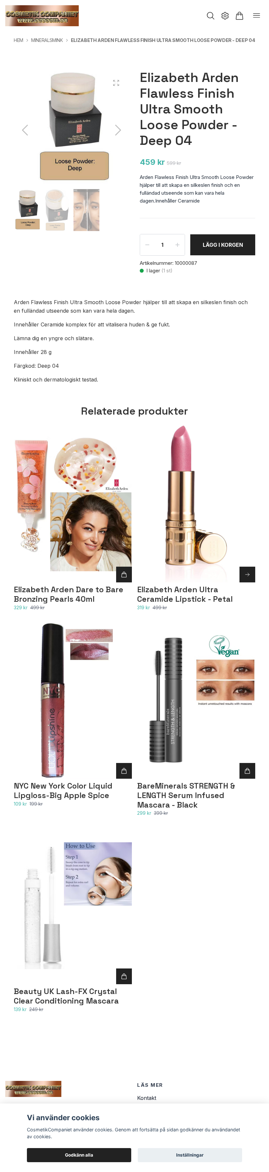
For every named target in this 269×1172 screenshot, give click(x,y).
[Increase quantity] (177, 244)
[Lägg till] (124, 574)
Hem (18, 40)
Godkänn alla (79, 1155)
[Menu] (256, 15)
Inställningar (190, 1155)
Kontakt (146, 1098)
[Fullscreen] (116, 83)
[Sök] (210, 15)
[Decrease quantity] (147, 244)
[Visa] (247, 574)
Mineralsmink (47, 40)
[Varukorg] (239, 15)
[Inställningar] (225, 15)
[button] (118, 130)
